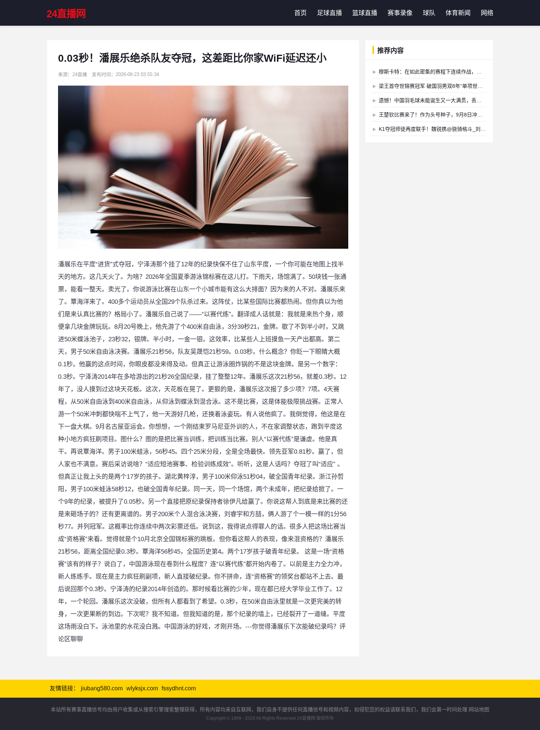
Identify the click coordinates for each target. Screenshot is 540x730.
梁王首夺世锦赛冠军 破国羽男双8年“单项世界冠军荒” (439, 86)
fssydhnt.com (179, 688)
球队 (429, 13)
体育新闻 (458, 13)
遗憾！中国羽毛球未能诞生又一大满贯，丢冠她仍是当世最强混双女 (456, 100)
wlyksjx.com (142, 688)
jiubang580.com (102, 688)
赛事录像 (400, 13)
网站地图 (479, 709)
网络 (487, 13)
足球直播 (329, 13)
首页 (300, 13)
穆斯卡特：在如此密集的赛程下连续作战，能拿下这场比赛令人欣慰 (456, 72)
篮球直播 (364, 13)
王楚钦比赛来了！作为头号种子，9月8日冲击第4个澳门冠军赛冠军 (455, 115)
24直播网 (66, 13)
